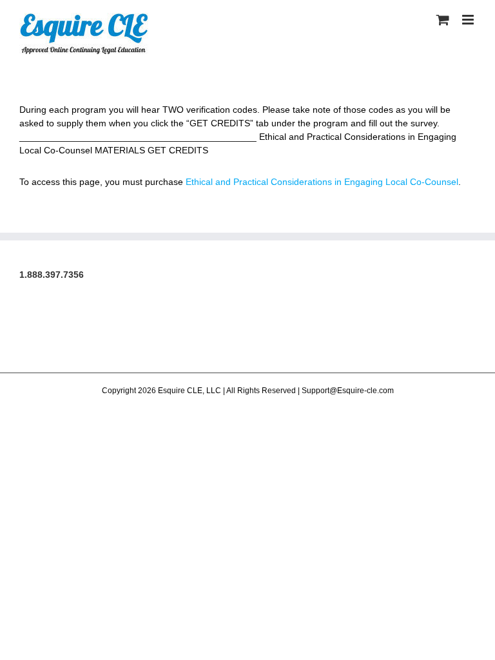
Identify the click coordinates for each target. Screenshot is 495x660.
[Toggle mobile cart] (442, 19)
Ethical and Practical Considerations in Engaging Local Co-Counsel (322, 182)
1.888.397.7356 (51, 274)
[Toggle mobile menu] (469, 19)
